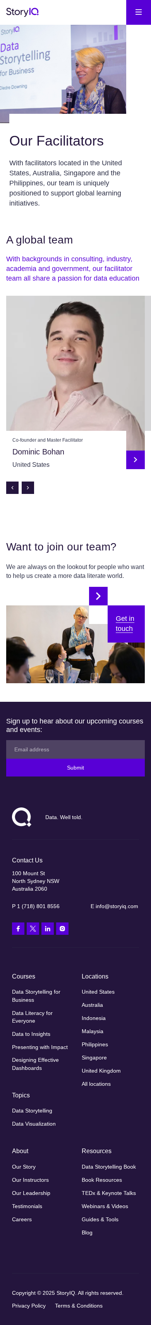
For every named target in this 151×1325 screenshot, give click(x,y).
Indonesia (94, 1018)
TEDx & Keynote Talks (109, 1193)
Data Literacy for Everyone (32, 1017)
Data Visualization (34, 1124)
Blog (87, 1232)
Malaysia (92, 1031)
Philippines (95, 1044)
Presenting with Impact (40, 1047)
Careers (22, 1219)
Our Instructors (30, 1180)
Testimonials (27, 1206)
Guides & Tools (100, 1219)
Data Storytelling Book (109, 1167)
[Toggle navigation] (138, 12)
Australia (92, 1005)
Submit (75, 767)
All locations (96, 1084)
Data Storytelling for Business (36, 996)
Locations (95, 976)
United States (98, 992)
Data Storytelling (32, 1110)
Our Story (24, 1167)
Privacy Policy (29, 1306)
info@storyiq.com (117, 906)
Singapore (94, 1057)
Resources (97, 1151)
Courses (23, 976)
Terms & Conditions (79, 1306)
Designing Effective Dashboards (35, 1064)
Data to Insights (31, 1034)
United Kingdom (101, 1071)
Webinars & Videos (105, 1206)
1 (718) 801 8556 (38, 906)
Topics (21, 1095)
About (20, 1151)
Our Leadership (31, 1193)
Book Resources (102, 1180)
